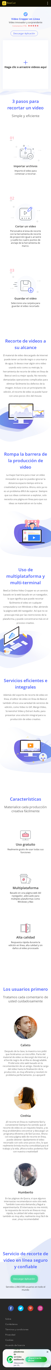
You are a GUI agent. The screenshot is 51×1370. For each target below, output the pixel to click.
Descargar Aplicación (24, 33)
